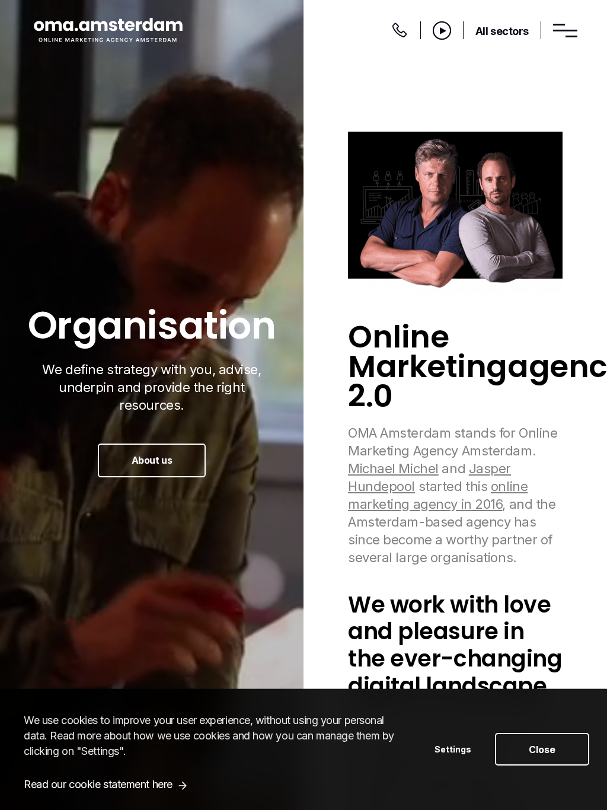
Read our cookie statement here (98, 784)
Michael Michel (393, 468)
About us (152, 460)
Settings (453, 749)
